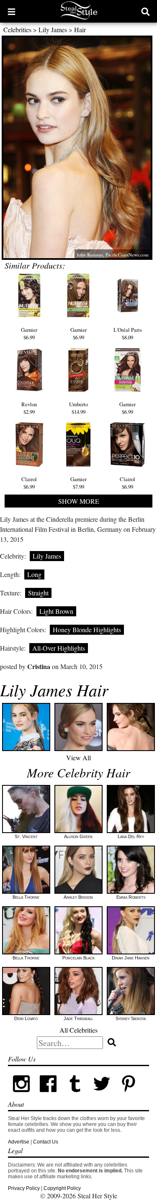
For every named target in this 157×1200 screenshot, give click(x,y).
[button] (11, 11)
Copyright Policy (62, 1188)
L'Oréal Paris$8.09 (127, 333)
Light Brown (56, 611)
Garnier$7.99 (78, 482)
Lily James (53, 29)
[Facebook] (48, 1095)
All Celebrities (78, 1030)
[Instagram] (21, 1095)
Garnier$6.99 (29, 333)
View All (78, 757)
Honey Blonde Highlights (87, 629)
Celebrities (17, 29)
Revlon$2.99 (29, 407)
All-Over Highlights (58, 648)
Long (34, 574)
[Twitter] (101, 1095)
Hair (80, 29)
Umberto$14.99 (78, 407)
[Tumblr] (75, 1095)
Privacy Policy (24, 1188)
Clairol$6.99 (29, 482)
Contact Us (45, 1142)
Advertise (18, 1142)
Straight (38, 592)
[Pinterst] (128, 1095)
